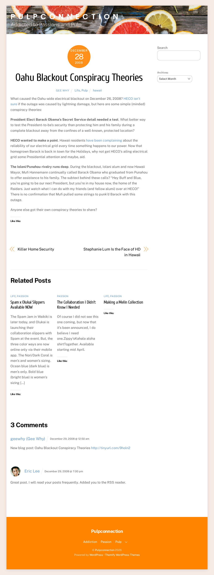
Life (77, 90)
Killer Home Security (36, 249)
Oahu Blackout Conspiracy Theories (79, 78)
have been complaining (104, 140)
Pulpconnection (104, 550)
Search (162, 47)
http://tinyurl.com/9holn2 (110, 448)
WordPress (96, 554)
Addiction (90, 541)
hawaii (97, 90)
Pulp (85, 90)
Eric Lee (32, 471)
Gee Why (62, 90)
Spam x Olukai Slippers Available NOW (27, 305)
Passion (22, 296)
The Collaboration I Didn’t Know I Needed (76, 305)
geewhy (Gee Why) (27, 438)
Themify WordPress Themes (122, 554)
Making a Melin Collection (123, 302)
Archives (162, 72)
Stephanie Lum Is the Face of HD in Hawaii (111, 252)
